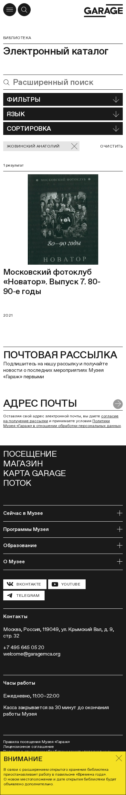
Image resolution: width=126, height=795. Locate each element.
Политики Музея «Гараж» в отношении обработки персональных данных (62, 423)
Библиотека (17, 38)
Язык (16, 114)
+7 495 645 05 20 (23, 647)
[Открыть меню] (9, 9)
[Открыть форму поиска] (24, 9)
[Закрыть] (119, 758)
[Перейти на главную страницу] (103, 10)
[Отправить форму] (118, 404)
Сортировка (29, 128)
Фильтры (23, 99)
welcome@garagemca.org (31, 654)
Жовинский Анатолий (33, 146)
